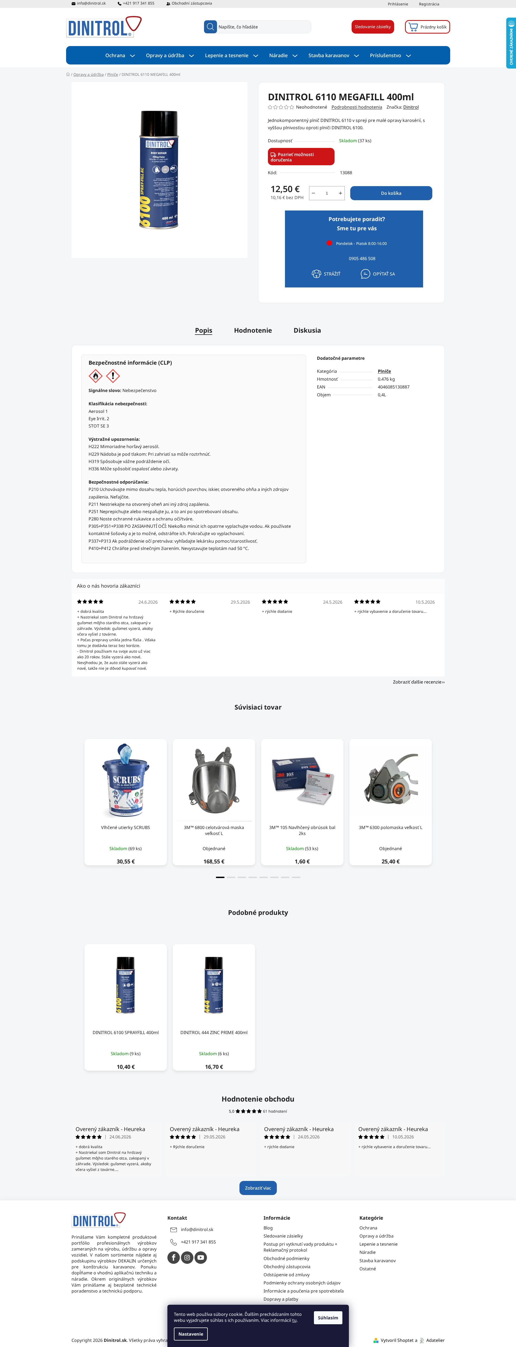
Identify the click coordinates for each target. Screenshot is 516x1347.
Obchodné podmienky (286, 1258)
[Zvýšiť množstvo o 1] (340, 193)
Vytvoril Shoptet (397, 1340)
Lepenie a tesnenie (378, 1244)
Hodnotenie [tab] (253, 330)
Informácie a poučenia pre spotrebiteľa (304, 1291)
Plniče (384, 371)
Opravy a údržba (376, 1236)
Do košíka (391, 193)
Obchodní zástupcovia (192, 3)
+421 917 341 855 (138, 3)
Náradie (367, 1252)
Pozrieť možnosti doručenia (292, 157)
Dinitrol (411, 107)
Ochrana (368, 1228)
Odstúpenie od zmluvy (287, 1275)
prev (76, 806)
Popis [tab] (203, 330)
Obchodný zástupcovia (287, 1267)
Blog (268, 1228)
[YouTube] (200, 1257)
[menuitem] (120, 55)
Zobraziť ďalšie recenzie (417, 682)
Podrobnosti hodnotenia (357, 107)
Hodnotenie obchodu (258, 1099)
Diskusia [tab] (307, 330)
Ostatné (367, 1269)
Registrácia (429, 4)
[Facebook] (173, 1257)
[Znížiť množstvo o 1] (313, 193)
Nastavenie (191, 1334)
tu (294, 1320)
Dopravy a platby (281, 1299)
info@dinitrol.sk (91, 3)
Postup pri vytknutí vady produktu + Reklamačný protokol (300, 1247)
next (440, 806)
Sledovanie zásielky (373, 26)
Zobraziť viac (258, 1188)
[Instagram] (187, 1257)
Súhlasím (328, 1318)
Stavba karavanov (377, 1261)
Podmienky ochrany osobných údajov (302, 1283)
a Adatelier (430, 1340)
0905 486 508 (362, 258)
